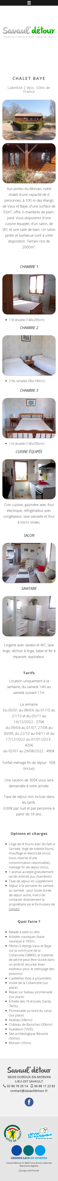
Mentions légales (29, 1165)
